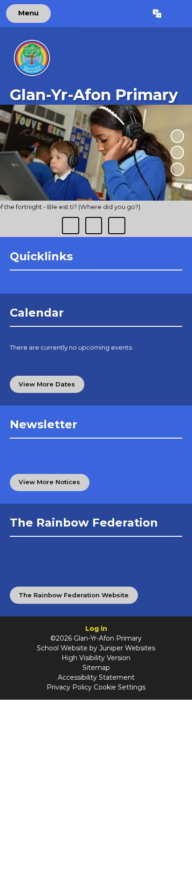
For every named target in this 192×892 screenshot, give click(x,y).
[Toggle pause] (70, 225)
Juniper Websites (127, 648)
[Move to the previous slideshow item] (177, 152)
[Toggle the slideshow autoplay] (177, 136)
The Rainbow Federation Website (74, 595)
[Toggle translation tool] (156, 13)
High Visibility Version (96, 658)
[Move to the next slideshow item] (177, 169)
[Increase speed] (116, 225)
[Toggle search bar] (176, 13)
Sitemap (96, 667)
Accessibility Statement (96, 677)
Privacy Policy (69, 687)
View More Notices (49, 482)
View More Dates (47, 384)
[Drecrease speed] (93, 225)
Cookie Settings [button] (119, 687)
